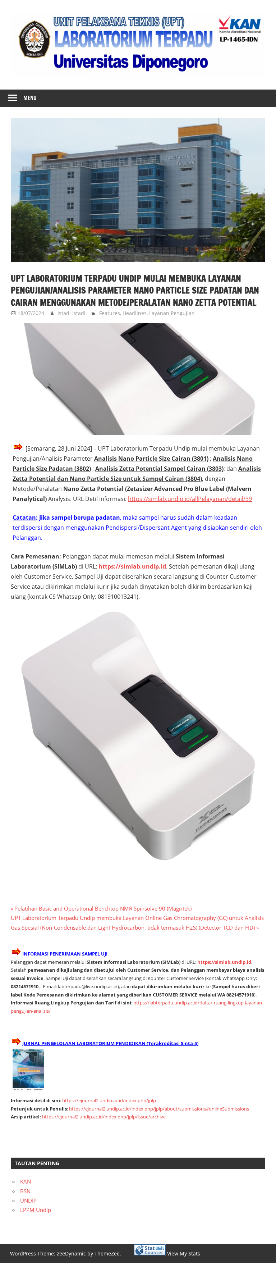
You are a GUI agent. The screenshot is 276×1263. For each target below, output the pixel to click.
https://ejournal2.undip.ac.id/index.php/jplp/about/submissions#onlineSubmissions (159, 1108)
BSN (25, 1191)
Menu (30, 98)
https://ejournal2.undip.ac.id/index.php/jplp (109, 1100)
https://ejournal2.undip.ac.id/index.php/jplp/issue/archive (104, 1116)
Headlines (135, 313)
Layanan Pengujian (172, 313)
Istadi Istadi (72, 313)
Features (109, 313)
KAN (25, 1181)
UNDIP (28, 1200)
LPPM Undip (35, 1209)
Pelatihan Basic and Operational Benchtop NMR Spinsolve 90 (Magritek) (103, 908)
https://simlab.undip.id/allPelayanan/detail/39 (190, 499)
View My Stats (183, 1253)
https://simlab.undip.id (224, 962)
